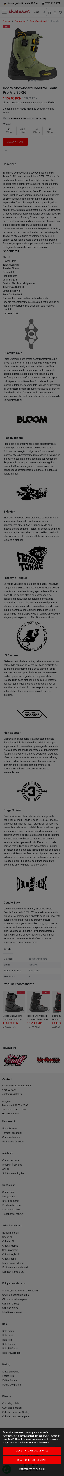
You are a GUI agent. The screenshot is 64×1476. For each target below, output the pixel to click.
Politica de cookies (22, 1439)
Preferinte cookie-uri (32, 1469)
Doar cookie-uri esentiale (32, 1460)
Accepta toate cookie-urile (32, 1450)
